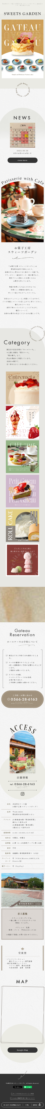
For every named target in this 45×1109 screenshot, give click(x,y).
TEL (28, 1105)
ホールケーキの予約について (12, 1105)
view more (22, 160)
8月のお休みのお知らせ (22, 153)
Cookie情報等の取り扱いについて (23, 1098)
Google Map (22, 1050)
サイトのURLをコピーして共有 (23, 1093)
